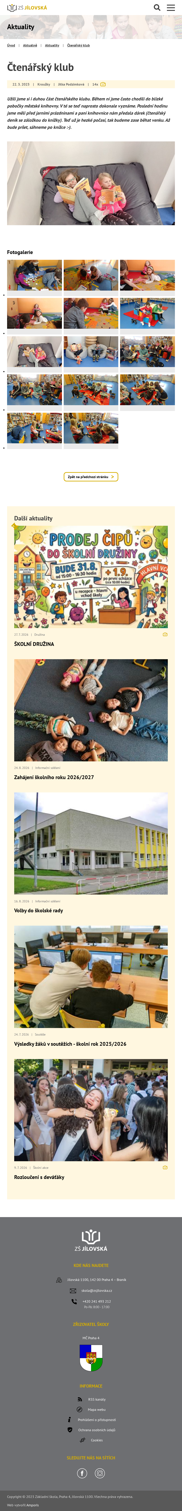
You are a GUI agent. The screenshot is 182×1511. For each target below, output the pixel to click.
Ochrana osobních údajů (96, 1430)
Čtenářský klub (78, 45)
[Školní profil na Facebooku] (82, 1477)
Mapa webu (97, 1409)
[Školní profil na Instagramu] (100, 1477)
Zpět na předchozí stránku (88, 477)
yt (17, 1505)
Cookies (97, 1440)
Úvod (11, 45)
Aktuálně (30, 45)
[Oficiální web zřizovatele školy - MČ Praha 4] (91, 1370)
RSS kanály (96, 1399)
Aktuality (52, 45)
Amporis (32, 1505)
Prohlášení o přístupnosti (97, 1419)
